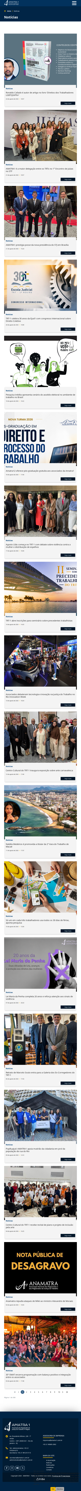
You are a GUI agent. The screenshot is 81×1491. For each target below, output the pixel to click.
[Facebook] (7, 1468)
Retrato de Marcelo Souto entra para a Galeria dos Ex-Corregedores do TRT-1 (40, 1073)
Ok (53, 1489)
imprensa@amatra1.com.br (52, 1440)
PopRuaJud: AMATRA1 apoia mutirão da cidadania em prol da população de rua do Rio (35, 1150)
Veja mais (67, 103)
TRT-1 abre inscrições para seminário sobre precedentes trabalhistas (39, 620)
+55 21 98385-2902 (49, 1444)
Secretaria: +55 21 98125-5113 (20, 1453)
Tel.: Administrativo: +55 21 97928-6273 (19, 1449)
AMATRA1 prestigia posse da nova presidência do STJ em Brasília (37, 244)
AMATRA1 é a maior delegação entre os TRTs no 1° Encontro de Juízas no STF (39, 170)
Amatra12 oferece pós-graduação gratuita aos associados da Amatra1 (40, 470)
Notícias (49, 1463)
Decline (60, 1489)
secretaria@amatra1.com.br (19, 1458)
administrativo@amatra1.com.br (21, 1460)
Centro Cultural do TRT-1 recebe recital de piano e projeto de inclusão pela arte (39, 1226)
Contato (49, 1470)
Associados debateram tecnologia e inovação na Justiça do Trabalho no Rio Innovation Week (40, 695)
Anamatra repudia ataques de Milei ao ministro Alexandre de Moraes (39, 1301)
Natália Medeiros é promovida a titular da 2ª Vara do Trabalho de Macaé (37, 845)
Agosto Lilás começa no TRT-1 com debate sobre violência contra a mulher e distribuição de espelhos (38, 545)
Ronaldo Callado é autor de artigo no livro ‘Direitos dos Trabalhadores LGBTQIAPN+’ (40, 94)
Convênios (49, 1467)
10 (59, 1392)
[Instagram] (12, 1468)
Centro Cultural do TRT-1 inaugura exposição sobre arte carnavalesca (39, 770)
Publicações (50, 1465)
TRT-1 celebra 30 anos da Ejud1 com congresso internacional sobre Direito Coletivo (38, 319)
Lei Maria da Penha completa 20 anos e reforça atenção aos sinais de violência (39, 997)
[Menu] (73, 3)
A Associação (50, 1460)
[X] (22, 1468)
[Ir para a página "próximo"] (62, 1392)
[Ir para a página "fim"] (66, 1392)
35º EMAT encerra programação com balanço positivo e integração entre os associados (38, 1376)
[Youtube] (17, 1468)
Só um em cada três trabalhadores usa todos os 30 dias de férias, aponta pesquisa (37, 921)
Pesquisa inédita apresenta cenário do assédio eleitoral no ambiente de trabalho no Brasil (40, 396)
